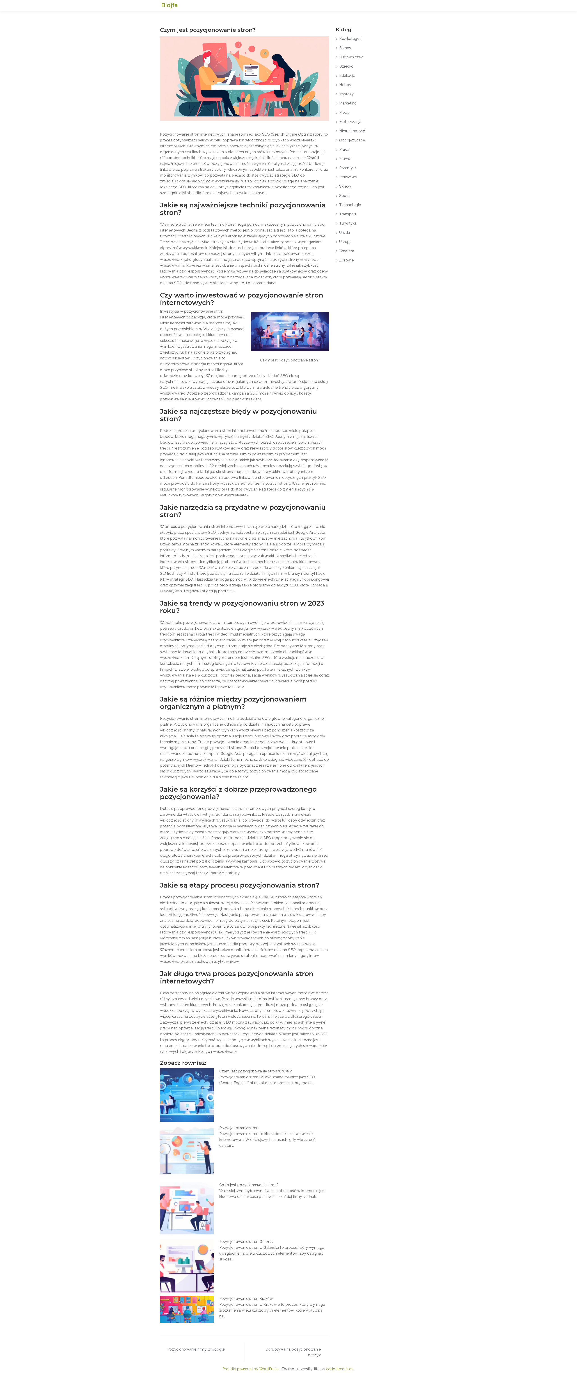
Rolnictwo (348, 177)
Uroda (344, 232)
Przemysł (347, 168)
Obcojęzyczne (352, 140)
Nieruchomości (352, 131)
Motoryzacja (350, 122)
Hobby (345, 85)
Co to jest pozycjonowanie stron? (249, 1185)
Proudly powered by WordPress (250, 1369)
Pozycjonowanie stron (239, 1128)
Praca (344, 149)
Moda (344, 112)
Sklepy (345, 186)
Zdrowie (346, 260)
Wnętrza (346, 251)
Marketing (348, 103)
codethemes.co (340, 1369)
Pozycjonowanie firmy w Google (196, 1349)
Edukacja (347, 75)
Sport (344, 195)
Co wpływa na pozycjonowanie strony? (293, 1352)
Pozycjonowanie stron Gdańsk (246, 1242)
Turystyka (348, 223)
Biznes (345, 48)
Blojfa (169, 5)
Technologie (350, 205)
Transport (348, 214)
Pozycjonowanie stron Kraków (246, 1299)
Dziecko (346, 66)
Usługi (344, 242)
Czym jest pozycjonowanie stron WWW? (255, 1071)
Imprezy (346, 94)
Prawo (344, 159)
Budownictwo (351, 57)
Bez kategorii (350, 38)
